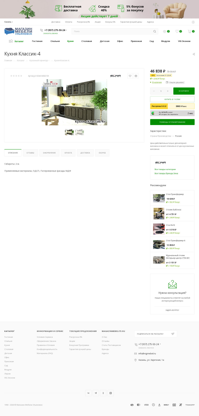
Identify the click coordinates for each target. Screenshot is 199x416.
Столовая (8, 349)
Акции (72, 341)
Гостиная (8, 337)
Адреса (105, 353)
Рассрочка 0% (75, 337)
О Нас (104, 337)
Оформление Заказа (46, 341)
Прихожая (9, 361)
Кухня (7, 345)
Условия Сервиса (45, 337)
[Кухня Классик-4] (74, 102)
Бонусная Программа (79, 345)
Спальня (8, 341)
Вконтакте (88, 393)
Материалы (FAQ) (45, 353)
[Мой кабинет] (193, 22)
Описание (13, 153)
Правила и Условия (46, 345)
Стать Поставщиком (111, 345)
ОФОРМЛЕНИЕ (49, 153)
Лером (7, 373)
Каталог (9, 331)
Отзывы (30, 153)
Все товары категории (165, 169)
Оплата (68, 153)
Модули (8, 369)
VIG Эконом (9, 377)
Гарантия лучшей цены (80, 349)
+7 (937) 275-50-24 (54, 30)
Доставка (85, 153)
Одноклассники (103, 393)
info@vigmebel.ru (147, 353)
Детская (8, 353)
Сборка (102, 153)
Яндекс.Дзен (111, 393)
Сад (6, 365)
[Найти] (154, 31)
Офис (6, 357)
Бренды (105, 349)
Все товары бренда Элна (166, 173)
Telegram (96, 393)
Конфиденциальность (47, 349)
